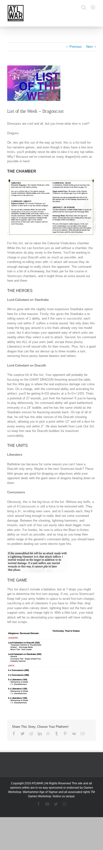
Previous (75, 46)
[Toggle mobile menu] (93, 7)
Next (89, 46)
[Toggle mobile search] (83, 7)
